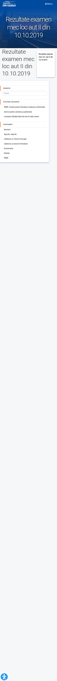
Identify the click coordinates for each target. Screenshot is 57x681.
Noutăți (7, 153)
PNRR (6, 158)
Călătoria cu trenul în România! (16, 144)
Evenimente (8, 148)
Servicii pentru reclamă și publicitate (18, 112)
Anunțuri (7, 129)
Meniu (50, 4)
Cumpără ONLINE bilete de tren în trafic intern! (21, 117)
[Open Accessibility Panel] (4, 676)
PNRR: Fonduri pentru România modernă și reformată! (24, 107)
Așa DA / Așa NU (10, 134)
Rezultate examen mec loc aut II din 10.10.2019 (46, 57)
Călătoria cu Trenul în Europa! (15, 139)
